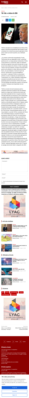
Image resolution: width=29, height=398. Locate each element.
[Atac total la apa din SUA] (6, 271)
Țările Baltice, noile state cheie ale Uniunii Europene (20, 236)
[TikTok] (13, 342)
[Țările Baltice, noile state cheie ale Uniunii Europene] (6, 237)
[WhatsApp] (13, 20)
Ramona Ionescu (6, 16)
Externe (6, 7)
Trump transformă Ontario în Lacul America (20, 246)
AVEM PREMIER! (4, 358)
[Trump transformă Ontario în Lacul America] (6, 247)
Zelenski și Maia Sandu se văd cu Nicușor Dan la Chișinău (20, 226)
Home (2, 7)
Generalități (15, 268)
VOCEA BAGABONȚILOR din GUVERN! (9, 362)
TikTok (16, 341)
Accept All (14, 387)
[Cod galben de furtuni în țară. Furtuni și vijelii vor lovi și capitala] (6, 261)
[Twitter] (10, 20)
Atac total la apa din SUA (18, 269)
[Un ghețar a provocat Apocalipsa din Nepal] (6, 281)
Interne (14, 258)
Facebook (9, 341)
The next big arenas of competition (9, 349)
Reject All (14, 395)
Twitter (24, 341)
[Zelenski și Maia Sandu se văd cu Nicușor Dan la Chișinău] (6, 228)
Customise (14, 391)
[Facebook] (7, 20)
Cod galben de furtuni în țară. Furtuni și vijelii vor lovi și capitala (20, 260)
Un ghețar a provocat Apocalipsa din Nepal (18, 280)
